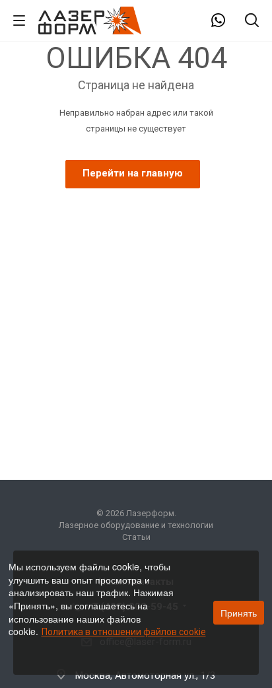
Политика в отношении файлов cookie (124, 632)
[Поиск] (252, 21)
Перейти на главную (133, 173)
